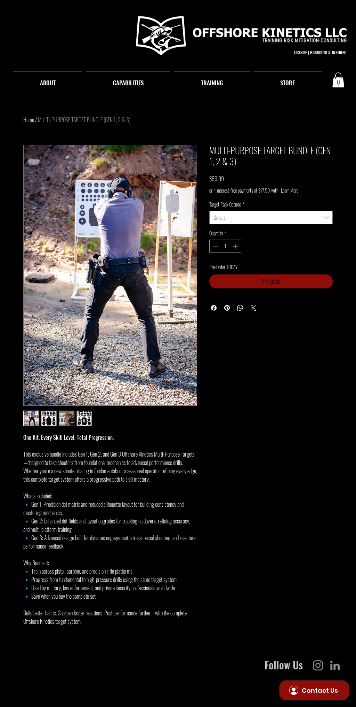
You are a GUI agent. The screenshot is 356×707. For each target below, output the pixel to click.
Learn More (289, 190)
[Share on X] (253, 308)
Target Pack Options (226, 204)
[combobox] (271, 217)
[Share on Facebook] (214, 308)
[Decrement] (214, 246)
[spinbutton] (225, 246)
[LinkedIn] (335, 665)
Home (28, 120)
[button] (338, 79)
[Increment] (236, 246)
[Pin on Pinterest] (227, 308)
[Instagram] (318, 665)
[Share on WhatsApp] (240, 308)
